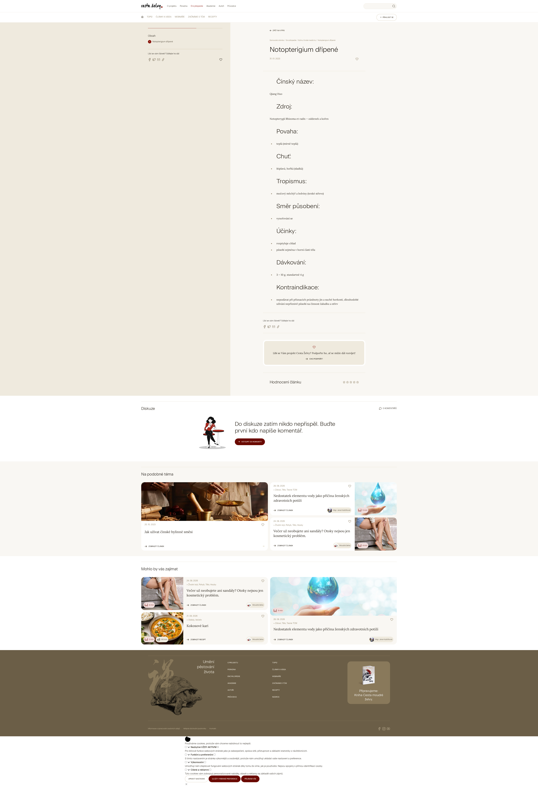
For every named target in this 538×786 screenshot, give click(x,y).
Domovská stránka (277, 40)
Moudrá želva (344, 545)
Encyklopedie (197, 6)
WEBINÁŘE (180, 17)
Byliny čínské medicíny (307, 40)
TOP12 (149, 17)
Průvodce (231, 6)
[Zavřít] (186, 784)
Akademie (210, 6)
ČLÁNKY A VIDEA (163, 17)
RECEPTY (212, 17)
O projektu (172, 6)
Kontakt (212, 728)
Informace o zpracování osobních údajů (164, 728)
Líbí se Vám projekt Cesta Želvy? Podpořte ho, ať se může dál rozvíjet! (314, 355)
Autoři (221, 6)
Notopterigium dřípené (162, 41)
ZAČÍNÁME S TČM (196, 17)
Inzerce (275, 697)
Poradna (183, 6)
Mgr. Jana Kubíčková (341, 510)
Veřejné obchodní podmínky (194, 728)
